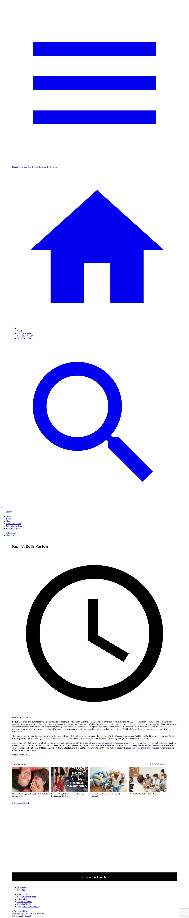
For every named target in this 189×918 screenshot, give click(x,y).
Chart (19, 331)
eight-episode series (109, 743)
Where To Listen (24, 338)
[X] (10, 535)
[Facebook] (11, 533)
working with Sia (139, 747)
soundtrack (160, 745)
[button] (30, 784)
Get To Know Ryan (25, 335)
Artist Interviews (24, 333)
